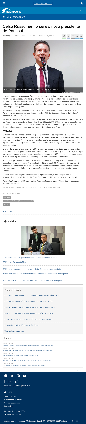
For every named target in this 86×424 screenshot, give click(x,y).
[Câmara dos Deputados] (5, 381)
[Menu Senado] (4, 3)
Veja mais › (80, 371)
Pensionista (8, 406)
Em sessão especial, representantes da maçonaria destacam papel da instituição (28, 345)
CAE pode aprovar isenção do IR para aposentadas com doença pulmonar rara (27, 360)
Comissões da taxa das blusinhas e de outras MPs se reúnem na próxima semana (28, 350)
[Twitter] (12, 376)
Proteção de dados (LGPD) (14, 411)
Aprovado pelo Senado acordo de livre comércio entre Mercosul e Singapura (33, 281)
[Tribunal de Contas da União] (16, 381)
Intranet (9, 392)
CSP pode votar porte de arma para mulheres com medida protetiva (24, 365)
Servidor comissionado (13, 400)
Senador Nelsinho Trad (26, 201)
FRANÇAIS (26, 386)
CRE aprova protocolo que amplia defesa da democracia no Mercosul (30, 258)
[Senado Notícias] (11, 11)
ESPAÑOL (16, 386)
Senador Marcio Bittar (10, 201)
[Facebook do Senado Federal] (6, 376)
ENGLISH (7, 386)
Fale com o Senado (13, 414)
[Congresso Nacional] (11, 381)
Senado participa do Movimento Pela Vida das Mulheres (20, 355)
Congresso (6, 197)
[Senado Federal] (43, 3)
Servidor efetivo (10, 396)
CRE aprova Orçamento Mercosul (16, 262)
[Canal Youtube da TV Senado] (23, 376)
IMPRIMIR (8, 212)
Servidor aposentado (12, 403)
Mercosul (6, 204)
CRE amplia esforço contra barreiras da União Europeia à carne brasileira (32, 269)
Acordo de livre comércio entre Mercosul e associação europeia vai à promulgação (35, 274)
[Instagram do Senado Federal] (18, 376)
